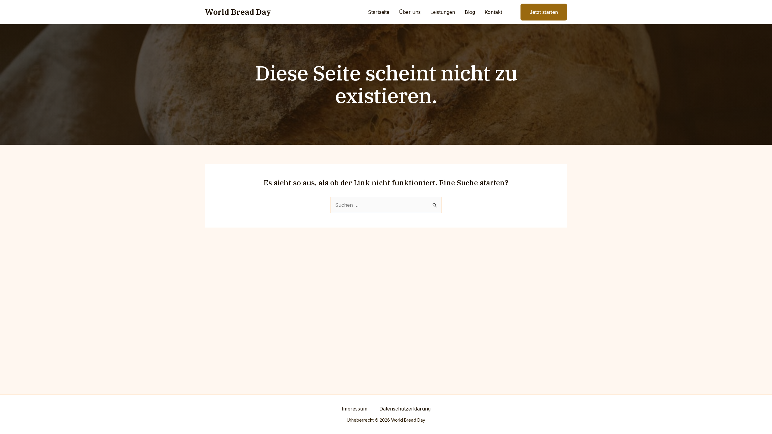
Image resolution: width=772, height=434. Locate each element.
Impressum (354, 409)
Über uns (410, 12)
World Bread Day (238, 12)
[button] (540, 12)
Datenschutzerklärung (405, 409)
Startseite (378, 12)
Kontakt (493, 12)
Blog (470, 12)
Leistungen (442, 12)
